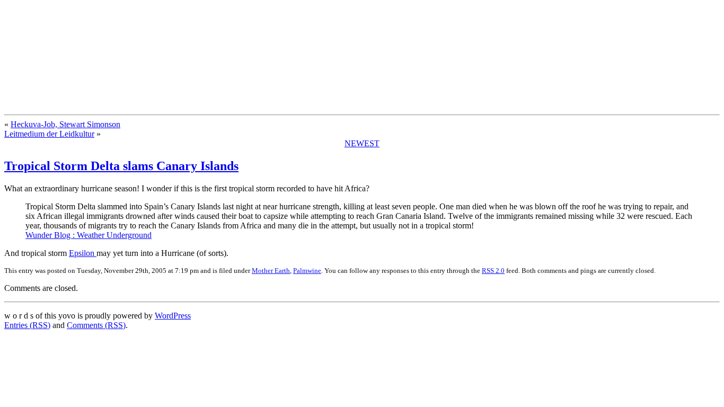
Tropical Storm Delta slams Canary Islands (121, 166)
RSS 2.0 (493, 271)
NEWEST (362, 143)
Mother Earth (271, 271)
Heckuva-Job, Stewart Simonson (65, 124)
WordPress (173, 315)
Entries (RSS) (27, 325)
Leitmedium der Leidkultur (49, 133)
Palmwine (307, 271)
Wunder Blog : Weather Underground (88, 235)
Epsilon (82, 253)
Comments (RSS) (96, 325)
